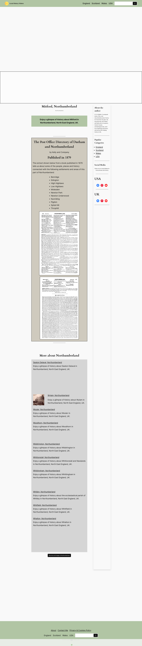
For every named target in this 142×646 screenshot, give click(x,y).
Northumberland (59, 110)
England (99, 147)
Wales (98, 153)
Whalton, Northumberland (44, 518)
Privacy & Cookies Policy (80, 630)
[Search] (135, 3)
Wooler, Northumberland (44, 409)
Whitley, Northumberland (44, 492)
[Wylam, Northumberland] (38, 400)
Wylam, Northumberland (58, 395)
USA (98, 156)
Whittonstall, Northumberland (46, 457)
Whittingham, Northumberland (46, 470)
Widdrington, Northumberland (46, 444)
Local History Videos (16, 3)
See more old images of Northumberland (59, 555)
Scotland (99, 150)
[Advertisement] (60, 540)
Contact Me (63, 630)
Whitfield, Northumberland (45, 505)
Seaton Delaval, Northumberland (47, 362)
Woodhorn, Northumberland (45, 423)
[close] (71, 640)
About (53, 630)
